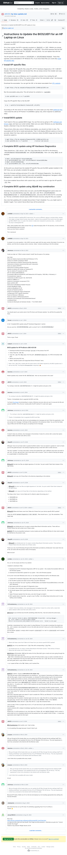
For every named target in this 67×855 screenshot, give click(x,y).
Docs (39, 846)
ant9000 (10, 213)
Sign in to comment (53, 839)
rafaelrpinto (11, 803)
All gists (37, 2)
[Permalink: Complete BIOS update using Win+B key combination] (3, 186)
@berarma (10, 612)
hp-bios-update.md (19, 14)
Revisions (14, 20)
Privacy (19, 846)
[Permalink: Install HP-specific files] (3, 64)
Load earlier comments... (36, 209)
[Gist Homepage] (8, 3)
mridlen (10, 559)
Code (5, 20)
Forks (34, 20)
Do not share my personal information (33, 848)
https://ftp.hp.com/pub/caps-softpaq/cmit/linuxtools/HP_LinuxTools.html (26, 820)
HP (32, 225)
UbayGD (10, 442)
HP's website (56, 83)
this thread (16, 402)
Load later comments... (35, 830)
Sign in (54, 3)
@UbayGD (10, 464)
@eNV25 (9, 531)
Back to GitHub (45, 2)
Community (34, 846)
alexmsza (10, 250)
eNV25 (7, 14)
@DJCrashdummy (12, 725)
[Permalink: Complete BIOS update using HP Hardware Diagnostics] (3, 146)
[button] (52, 20)
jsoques (10, 734)
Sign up (60, 3)
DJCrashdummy (12, 604)
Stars (25, 20)
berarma (10, 371)
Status (28, 846)
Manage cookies (50, 846)
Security (24, 846)
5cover (10, 320)
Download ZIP (61, 20)
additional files (57, 109)
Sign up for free (8, 839)
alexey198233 (11, 815)
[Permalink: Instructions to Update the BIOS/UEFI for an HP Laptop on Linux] (3, 36)
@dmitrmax (10, 653)
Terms (14, 846)
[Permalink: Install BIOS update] (3, 118)
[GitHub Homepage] (29, 851)
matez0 (10, 343)
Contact (43, 846)
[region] (33, 118)
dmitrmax (10, 410)
